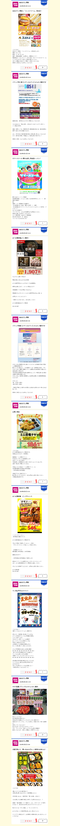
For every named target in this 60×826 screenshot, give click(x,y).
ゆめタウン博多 (24, 2)
